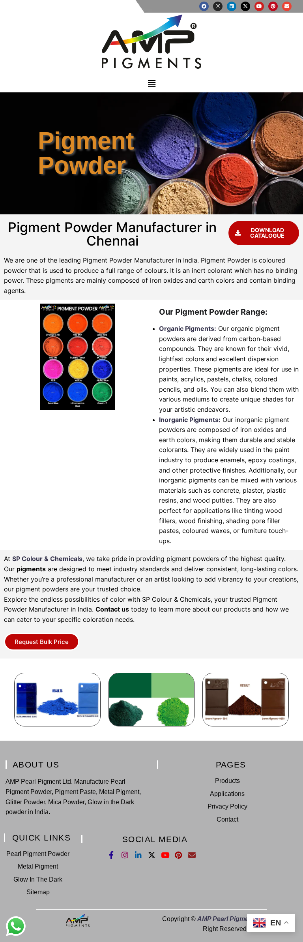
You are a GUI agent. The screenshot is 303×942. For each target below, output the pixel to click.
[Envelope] (287, 6)
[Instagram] (218, 6)
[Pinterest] (273, 6)
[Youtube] (259, 6)
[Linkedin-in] (138, 855)
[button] (151, 84)
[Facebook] (204, 6)
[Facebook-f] (111, 855)
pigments (31, 569)
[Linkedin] (231, 6)
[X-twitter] (245, 6)
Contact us (112, 609)
